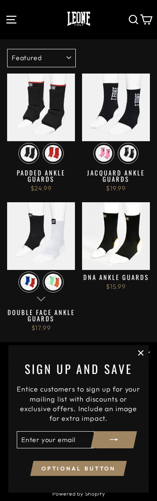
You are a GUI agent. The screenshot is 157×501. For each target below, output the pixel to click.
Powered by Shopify (78, 493)
